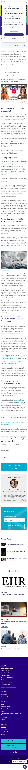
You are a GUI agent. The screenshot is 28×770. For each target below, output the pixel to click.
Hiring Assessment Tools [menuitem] (8, 711)
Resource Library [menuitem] (5, 706)
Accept (14, 34)
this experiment (8, 114)
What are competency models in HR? (15, 544)
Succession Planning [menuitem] (6, 682)
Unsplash (8, 270)
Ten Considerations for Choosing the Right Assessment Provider (17, 559)
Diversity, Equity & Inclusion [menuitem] (8, 687)
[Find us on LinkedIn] (16, 752)
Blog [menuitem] (2, 704)
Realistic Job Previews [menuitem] (7, 680)
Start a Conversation (13, 741)
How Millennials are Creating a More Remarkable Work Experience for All (14, 622)
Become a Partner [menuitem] (6, 696)
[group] (14, 46)
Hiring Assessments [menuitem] (6, 670)
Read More (4, 599)
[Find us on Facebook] (10, 752)
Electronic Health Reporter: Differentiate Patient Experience (12, 595)
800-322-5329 (14, 736)
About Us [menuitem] (3, 727)
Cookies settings (14, 31)
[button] (3, 45)
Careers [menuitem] (3, 734)
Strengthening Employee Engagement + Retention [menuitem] (11, 714)
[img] (22, 46)
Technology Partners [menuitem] (6, 694)
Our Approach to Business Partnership (10, 649)
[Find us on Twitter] (13, 752)
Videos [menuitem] (3, 719)
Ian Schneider (4, 270)
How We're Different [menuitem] (6, 731)
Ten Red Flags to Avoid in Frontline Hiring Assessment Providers (16, 552)
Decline (14, 38)
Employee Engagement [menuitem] (7, 668)
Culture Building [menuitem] (5, 684)
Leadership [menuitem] (4, 729)
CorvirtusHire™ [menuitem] (5, 672)
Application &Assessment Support (12, 746)
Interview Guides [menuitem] (5, 675)
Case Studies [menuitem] (4, 717)
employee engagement (6, 164)
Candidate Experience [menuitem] (7, 709)
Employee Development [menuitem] (7, 677)
